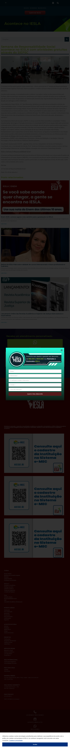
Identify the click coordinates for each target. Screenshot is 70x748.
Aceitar (35, 744)
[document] (35, 374)
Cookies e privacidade (16, 740)
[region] (35, 740)
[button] (61, 350)
